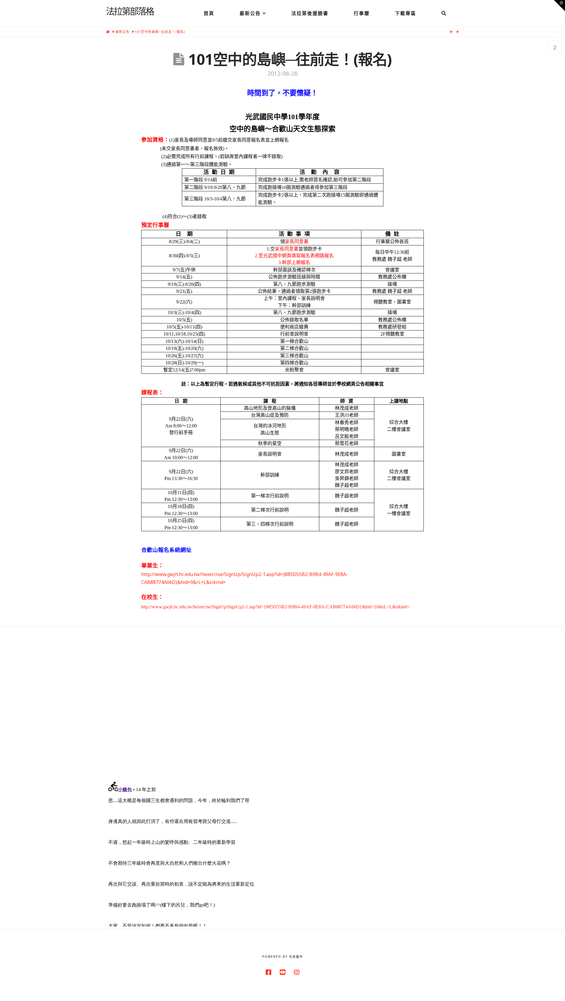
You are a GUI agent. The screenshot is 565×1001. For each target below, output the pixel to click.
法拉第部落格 (130, 10)
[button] (559, 5)
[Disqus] (282, 699)
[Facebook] (268, 972)
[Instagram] (296, 972)
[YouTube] (282, 972)
